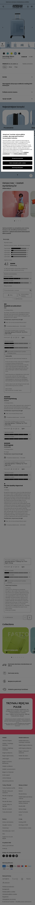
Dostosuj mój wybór (17, 167)
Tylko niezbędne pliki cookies (17, 163)
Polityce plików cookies (20, 154)
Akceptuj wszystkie (17, 158)
